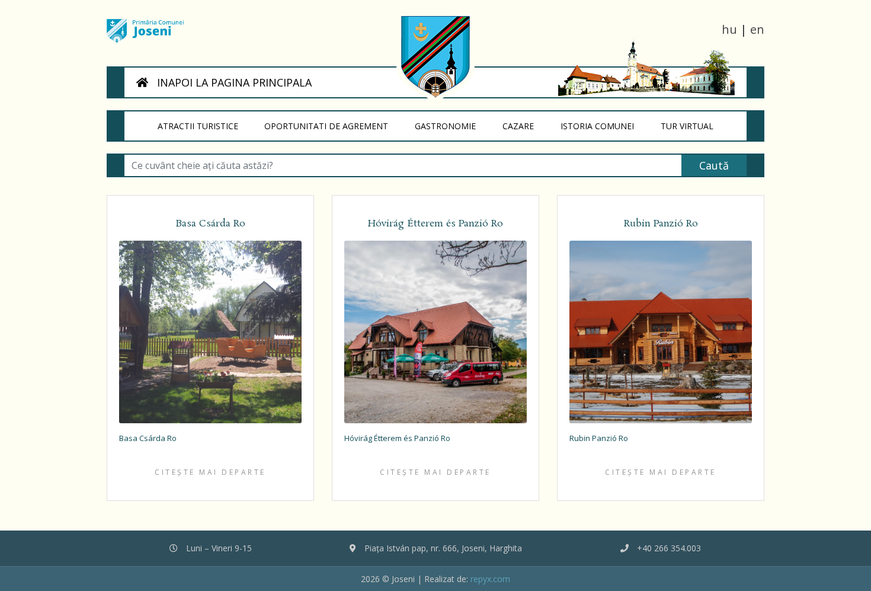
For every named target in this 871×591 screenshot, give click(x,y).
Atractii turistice (204, 126)
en (757, 29)
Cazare (524, 126)
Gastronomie (452, 126)
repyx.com (490, 578)
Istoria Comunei (604, 126)
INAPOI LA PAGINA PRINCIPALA (233, 82)
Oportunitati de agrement (333, 126)
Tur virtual (693, 126)
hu (729, 29)
